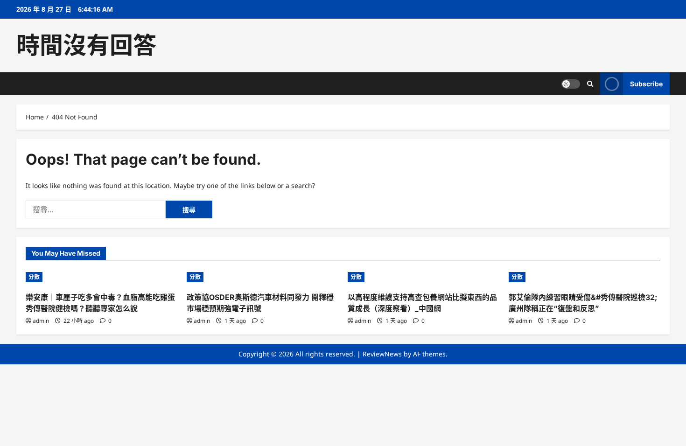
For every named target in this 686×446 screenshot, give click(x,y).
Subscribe (646, 84)
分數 (34, 277)
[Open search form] (590, 84)
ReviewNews (382, 353)
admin (41, 321)
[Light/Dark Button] (570, 84)
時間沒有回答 (86, 45)
